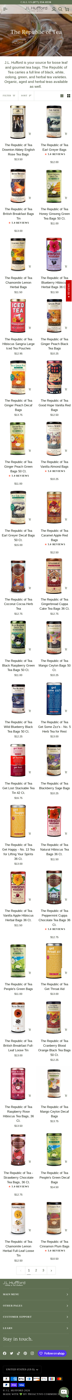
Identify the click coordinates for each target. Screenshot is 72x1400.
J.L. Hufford (14, 1390)
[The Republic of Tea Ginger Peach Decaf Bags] (18, 377)
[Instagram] (32, 1353)
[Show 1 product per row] (62, 96)
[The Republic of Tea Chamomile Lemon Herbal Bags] (18, 254)
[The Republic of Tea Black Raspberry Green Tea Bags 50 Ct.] (18, 637)
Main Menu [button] (11, 1294)
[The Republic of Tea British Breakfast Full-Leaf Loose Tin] (18, 1018)
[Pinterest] (25, 1353)
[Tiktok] (18, 1353)
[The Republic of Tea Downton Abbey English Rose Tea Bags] (18, 122)
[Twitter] (11, 1353)
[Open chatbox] (64, 1392)
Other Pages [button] (12, 1305)
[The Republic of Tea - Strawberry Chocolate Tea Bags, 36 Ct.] (18, 1150)
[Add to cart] (30, 133)
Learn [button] (7, 1328)
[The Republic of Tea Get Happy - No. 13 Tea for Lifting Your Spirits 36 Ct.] (18, 822)
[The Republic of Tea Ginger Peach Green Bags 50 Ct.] (18, 439)
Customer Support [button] (17, 1316)
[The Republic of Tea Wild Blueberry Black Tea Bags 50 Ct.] (18, 699)
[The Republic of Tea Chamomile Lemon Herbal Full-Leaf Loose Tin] (18, 1218)
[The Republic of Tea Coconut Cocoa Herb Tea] (18, 576)
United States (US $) (20, 1369)
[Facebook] (4, 1353)
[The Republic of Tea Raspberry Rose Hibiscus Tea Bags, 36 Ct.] (18, 1084)
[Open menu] (6, 9)
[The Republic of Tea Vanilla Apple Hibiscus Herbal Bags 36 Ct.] (18, 888)
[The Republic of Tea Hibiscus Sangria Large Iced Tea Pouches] (18, 316)
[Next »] (51, 1270)
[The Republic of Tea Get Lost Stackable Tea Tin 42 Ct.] (18, 760)
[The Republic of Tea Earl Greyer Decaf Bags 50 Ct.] (18, 507)
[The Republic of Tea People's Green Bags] (18, 961)
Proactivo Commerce (44, 1394)
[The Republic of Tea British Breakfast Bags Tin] (18, 186)
